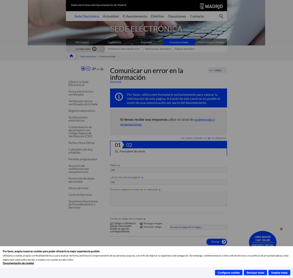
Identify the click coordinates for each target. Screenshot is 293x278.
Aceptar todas (279, 272)
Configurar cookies (229, 272)
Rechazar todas (255, 272)
